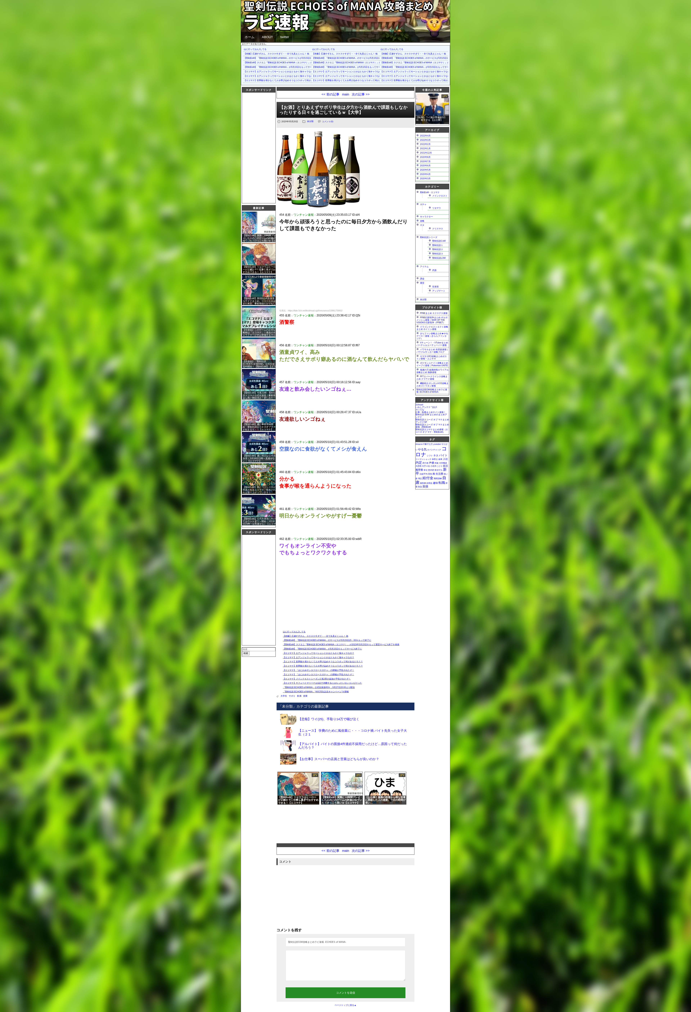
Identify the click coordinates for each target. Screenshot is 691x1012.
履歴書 (419, 469)
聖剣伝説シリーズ (428, 237)
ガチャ (423, 204)
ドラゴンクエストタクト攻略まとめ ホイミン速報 (432, 328)
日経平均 (424, 474)
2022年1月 (425, 148)
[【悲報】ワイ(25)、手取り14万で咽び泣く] (353, 724)
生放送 (435, 286)
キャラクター (426, 216)
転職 (442, 483)
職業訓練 (438, 478)
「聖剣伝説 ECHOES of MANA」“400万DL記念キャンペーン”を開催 (316, 691)
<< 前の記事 (330, 94)
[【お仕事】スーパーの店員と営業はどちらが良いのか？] (353, 763)
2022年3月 (425, 140)
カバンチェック (434, 450)
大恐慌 (418, 466)
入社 (445, 459)
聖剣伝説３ (437, 253)
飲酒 (299, 696)
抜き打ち (438, 470)
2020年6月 (425, 165)
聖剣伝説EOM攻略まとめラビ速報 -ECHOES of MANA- (431, 390)
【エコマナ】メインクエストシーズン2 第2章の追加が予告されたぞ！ (317, 679)
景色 (430, 474)
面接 (425, 486)
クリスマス (437, 228)
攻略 (422, 221)
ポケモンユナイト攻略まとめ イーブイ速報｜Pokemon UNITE (432, 364)
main (345, 94)
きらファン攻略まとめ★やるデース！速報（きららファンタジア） (432, 336)
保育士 (435, 459)
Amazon (419, 444)
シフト (430, 455)
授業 (305, 696)
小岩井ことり (436, 466)
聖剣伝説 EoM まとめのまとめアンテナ (431, 415)
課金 (422, 278)
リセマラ (436, 208)
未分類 (310, 121)
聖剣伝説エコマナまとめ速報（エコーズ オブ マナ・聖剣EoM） (431, 430)
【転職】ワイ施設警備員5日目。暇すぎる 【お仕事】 (431, 118)
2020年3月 (425, 178)
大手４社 (426, 466)
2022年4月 (425, 135)
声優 (431, 462)
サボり (292, 696)
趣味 (435, 482)
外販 (437, 463)
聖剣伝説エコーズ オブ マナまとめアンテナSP (432, 420)
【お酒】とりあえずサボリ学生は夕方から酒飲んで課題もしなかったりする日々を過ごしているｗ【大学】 (343, 110)
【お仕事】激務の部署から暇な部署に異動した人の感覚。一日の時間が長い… (385, 800)
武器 (434, 270)
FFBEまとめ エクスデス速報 (434, 313)
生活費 (439, 473)
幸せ (426, 470)
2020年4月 (425, 174)
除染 (420, 487)
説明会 (429, 483)
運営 (422, 283)
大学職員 (443, 463)
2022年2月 (425, 144)
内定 (418, 462)
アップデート (438, 291)
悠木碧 (431, 470)
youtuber (437, 444)
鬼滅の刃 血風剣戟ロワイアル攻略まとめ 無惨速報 (432, 371)
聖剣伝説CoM (439, 241)
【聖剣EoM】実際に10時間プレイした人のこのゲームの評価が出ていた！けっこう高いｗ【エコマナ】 (342, 800)
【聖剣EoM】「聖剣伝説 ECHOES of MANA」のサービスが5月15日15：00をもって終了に (288, 58)
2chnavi (419, 404)
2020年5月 (425, 170)
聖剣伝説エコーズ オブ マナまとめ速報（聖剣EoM (432, 425)
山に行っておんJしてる (255, 49)
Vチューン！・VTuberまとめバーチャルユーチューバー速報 (432, 343)
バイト (443, 455)
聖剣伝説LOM (439, 258)
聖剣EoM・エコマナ (430, 192)
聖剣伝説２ (437, 249)
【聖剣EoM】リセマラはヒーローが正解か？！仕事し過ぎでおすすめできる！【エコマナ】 (298, 800)
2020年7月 (425, 161)
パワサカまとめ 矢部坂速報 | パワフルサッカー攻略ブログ (432, 350)
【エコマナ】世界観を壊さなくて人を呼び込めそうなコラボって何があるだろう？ (284, 80)
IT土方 (430, 444)
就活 (445, 465)
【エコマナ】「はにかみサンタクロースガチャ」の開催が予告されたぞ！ (318, 670)
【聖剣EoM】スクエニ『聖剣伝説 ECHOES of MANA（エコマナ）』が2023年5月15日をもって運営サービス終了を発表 (302, 62)
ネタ (422, 225)
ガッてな (419, 409)
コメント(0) (327, 121)
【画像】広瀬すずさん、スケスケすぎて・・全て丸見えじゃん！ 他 (276, 53)
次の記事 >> (361, 94)
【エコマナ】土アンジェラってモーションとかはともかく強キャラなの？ (279, 71)
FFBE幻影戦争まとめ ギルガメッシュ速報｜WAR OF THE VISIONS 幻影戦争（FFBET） (432, 320)
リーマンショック (423, 459)
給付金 (428, 478)
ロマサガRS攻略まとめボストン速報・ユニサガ (431, 357)
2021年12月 (426, 153)
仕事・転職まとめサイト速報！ (430, 412)
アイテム (424, 266)
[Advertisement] (256, 147)
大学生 (284, 696)
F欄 (424, 444)
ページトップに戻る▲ (345, 1005)
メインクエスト (439, 196)
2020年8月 (425, 157)
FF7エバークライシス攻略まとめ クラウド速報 (432, 377)
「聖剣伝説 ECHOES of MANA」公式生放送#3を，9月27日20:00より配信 (319, 687)
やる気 (422, 449)
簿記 (420, 478)
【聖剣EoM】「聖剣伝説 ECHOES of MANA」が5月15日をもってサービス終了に (283, 67)
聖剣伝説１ (437, 245)
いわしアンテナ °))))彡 (426, 407)
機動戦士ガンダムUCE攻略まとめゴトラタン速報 (432, 384)
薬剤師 (423, 483)
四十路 (425, 463)
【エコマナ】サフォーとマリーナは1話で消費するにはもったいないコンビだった (322, 683)
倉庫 (440, 459)
